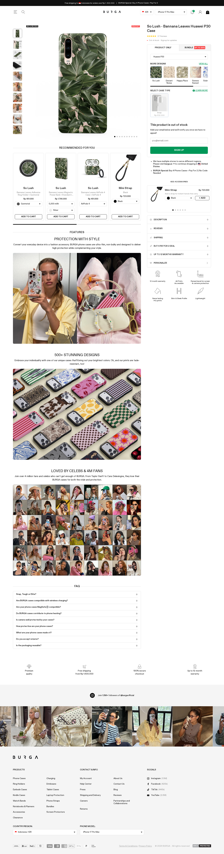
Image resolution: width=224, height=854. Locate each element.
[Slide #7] (131, 136)
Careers (84, 801)
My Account (86, 778)
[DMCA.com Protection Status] (202, 846)
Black (125, 193)
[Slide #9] (136, 136)
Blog (116, 790)
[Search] (23, 12)
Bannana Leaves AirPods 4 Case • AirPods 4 (93, 194)
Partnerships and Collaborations (122, 802)
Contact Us (119, 784)
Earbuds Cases (20, 790)
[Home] (112, 12)
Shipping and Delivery (90, 795)
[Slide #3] (122, 136)
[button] (157, 36)
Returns (84, 809)
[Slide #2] (119, 136)
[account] (200, 12)
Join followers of (116, 695)
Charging (50, 778)
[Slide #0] (114, 136)
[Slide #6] (129, 136)
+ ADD (202, 198)
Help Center (86, 784)
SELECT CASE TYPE (160, 91)
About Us (118, 778)
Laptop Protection (55, 795)
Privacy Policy (145, 846)
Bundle (195, 48)
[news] (192, 12)
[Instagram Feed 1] (112, 726)
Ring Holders (19, 784)
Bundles (50, 806)
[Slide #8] (134, 136)
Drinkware (51, 784)
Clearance (18, 818)
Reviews (118, 795)
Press (82, 790)
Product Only (163, 48)
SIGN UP (179, 150)
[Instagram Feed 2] (152, 726)
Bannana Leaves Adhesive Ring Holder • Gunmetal (28, 194)
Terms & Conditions (128, 846)
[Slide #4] (124, 136)
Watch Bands (19, 801)
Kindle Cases (19, 795)
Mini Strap (125, 188)
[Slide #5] (127, 136)
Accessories (19, 812)
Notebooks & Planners (23, 806)
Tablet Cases (52, 790)
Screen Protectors (55, 812)
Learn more (201, 91)
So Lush (28, 188)
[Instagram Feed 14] (71, 726)
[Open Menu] (15, 12)
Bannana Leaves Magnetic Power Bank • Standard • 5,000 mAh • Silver (61, 194)
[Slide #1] (117, 136)
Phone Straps (53, 801)
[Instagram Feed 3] (192, 726)
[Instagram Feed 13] (31, 726)
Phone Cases (19, 778)
